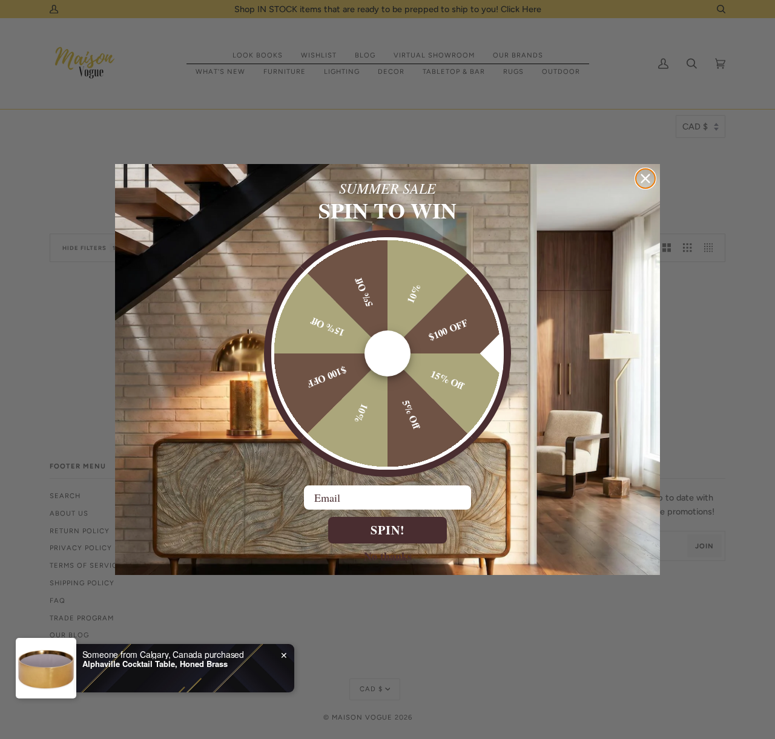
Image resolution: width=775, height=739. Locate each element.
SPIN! (388, 530)
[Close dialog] (645, 178)
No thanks (388, 555)
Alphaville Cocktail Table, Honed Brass (155, 689)
